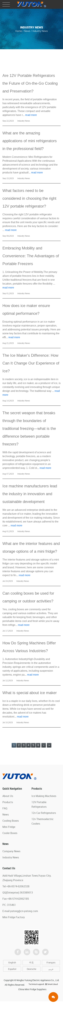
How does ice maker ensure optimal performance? (26, 309)
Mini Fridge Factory (13, 917)
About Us (7, 796)
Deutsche (31, 969)
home (18, 31)
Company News (11, 851)
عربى (50, 969)
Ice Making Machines (44, 796)
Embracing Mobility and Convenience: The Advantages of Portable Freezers (30, 256)
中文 (31, 962)
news (27, 31)
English (12, 962)
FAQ (4, 808)
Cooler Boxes (9, 833)
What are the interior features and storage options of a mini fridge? (31, 547)
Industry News (10, 857)
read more (31, 115)
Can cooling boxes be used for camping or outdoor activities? (28, 597)
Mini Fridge (8, 827)
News (5, 814)
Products (7, 802)
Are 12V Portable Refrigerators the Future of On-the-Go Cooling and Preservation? (30, 83)
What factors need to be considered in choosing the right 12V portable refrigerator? (29, 198)
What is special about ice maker (29, 693)
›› (49, 745)
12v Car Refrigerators (44, 813)
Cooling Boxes (10, 820)
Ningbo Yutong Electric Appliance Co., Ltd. (37, 980)
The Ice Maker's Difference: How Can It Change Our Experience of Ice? (30, 363)
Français (51, 962)
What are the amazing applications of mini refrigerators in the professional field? (29, 141)
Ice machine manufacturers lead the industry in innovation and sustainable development (29, 494)
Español (12, 969)
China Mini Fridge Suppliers (32, 989)
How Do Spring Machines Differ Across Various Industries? (29, 647)
